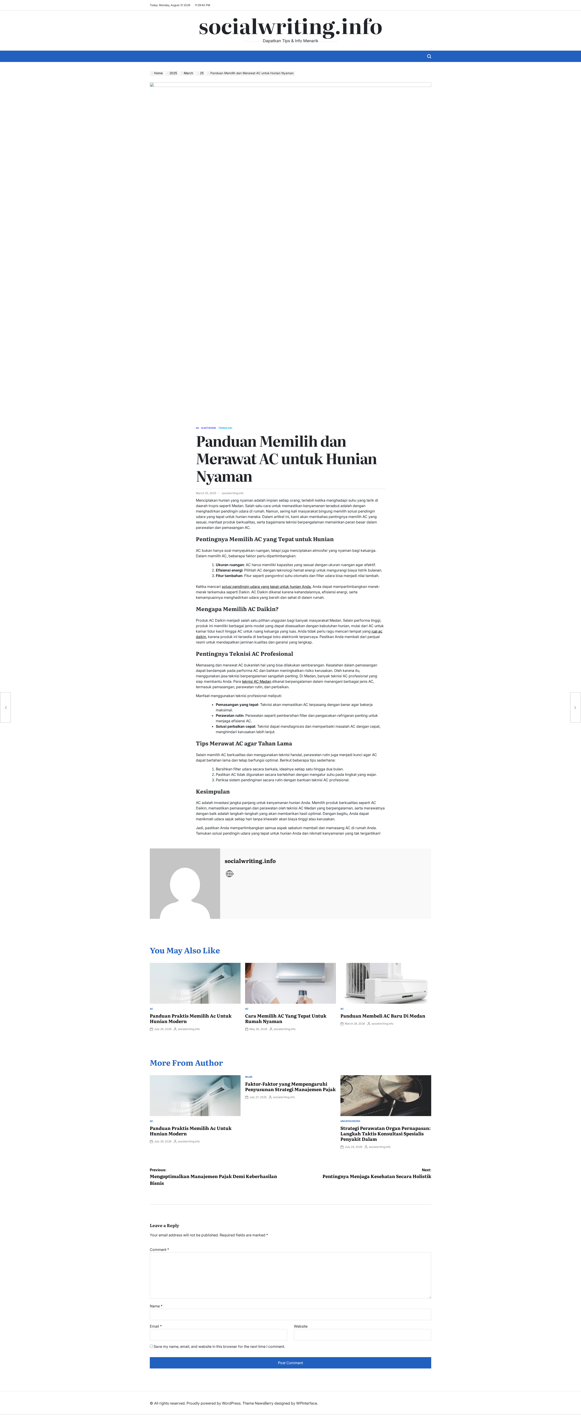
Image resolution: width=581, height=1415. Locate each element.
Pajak (248, 1076)
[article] (290, 667)
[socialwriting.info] (185, 883)
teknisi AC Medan (256, 681)
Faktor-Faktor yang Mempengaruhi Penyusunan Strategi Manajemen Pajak (290, 1086)
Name (156, 1306)
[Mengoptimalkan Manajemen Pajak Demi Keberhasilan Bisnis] (5, 707)
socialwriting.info (290, 25)
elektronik (208, 427)
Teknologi (225, 427)
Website (301, 1326)
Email (156, 1326)
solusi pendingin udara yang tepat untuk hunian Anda (266, 586)
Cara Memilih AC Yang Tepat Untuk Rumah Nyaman (285, 1018)
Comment (159, 1249)
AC (197, 427)
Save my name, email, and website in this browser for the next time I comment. (219, 1346)
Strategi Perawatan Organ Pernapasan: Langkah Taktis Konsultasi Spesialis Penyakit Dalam (385, 1133)
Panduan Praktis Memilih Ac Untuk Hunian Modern (190, 1018)
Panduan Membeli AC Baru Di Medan (382, 1015)
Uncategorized (350, 1121)
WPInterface (306, 1403)
